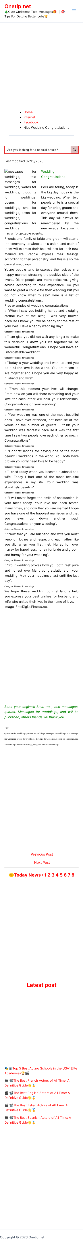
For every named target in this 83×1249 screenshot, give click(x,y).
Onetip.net (17, 6)
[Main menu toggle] (74, 10)
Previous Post (42, 854)
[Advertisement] (41, 66)
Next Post (42, 862)
